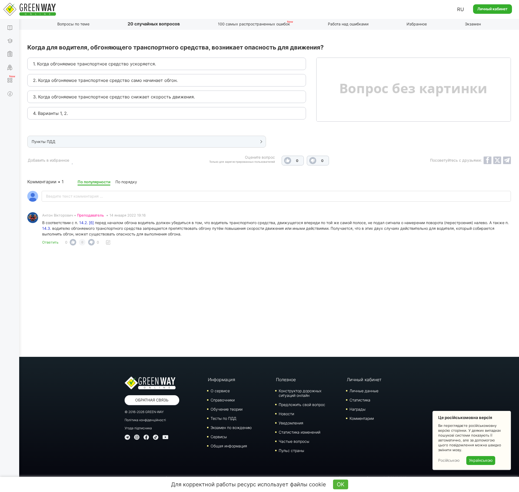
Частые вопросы (294, 441)
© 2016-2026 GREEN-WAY (144, 412)
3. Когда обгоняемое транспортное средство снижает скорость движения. (114, 96)
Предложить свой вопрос (302, 404)
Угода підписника (138, 428)
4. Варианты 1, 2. (50, 113)
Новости (286, 413)
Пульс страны (291, 450)
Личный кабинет (492, 8)
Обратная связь (151, 400)
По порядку (126, 181)
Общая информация (229, 446)
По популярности (94, 181)
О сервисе (220, 390)
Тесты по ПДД (223, 418)
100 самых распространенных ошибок (254, 24)
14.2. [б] (86, 222)
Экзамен (473, 24)
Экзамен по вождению (231, 427)
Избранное (417, 24)
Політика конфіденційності (145, 420)
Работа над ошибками (348, 24)
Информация (221, 379)
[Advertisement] (269, 303)
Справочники (223, 400)
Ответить (50, 242)
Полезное (286, 379)
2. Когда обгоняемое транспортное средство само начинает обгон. (105, 80)
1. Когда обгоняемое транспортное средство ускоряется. (94, 64)
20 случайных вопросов (154, 23)
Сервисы (219, 436)
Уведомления (291, 423)
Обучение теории (226, 409)
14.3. (46, 228)
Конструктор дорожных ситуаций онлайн (300, 393)
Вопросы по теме (73, 24)
